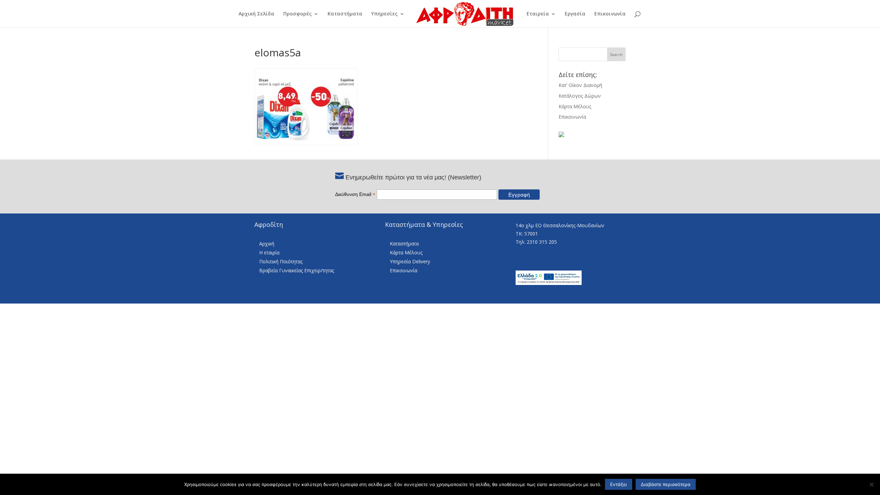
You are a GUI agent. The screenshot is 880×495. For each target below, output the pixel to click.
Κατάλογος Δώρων (580, 95)
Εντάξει (618, 484)
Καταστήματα (345, 14)
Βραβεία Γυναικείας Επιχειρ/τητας (296, 270)
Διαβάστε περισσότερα (666, 484)
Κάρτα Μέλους (575, 106)
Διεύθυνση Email (355, 194)
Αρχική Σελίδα (256, 14)
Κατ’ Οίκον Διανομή (580, 85)
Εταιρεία (538, 14)
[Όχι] (871, 484)
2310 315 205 (542, 242)
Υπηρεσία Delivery (410, 261)
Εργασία (575, 14)
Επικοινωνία (610, 14)
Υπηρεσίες (384, 14)
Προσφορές (297, 14)
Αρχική (266, 243)
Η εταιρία (269, 252)
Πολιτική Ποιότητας (280, 261)
